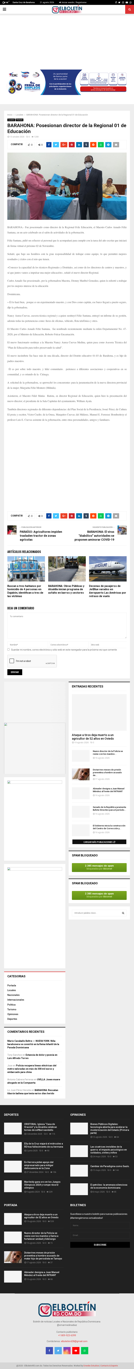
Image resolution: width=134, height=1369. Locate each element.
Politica (11, 1004)
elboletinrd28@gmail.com (74, 1341)
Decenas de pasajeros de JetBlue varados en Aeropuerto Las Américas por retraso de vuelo (107, 591)
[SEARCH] (123, 913)
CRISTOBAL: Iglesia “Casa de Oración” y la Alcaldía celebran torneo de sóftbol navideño (40, 1127)
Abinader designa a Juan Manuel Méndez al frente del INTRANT (108, 790)
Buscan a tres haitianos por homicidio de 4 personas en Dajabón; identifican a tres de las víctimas (25, 591)
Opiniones (12, 1014)
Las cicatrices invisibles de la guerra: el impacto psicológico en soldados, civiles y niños (108, 1149)
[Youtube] (127, 2)
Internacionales (15, 999)
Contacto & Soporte (109, 1366)
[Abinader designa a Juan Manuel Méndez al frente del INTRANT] (81, 793)
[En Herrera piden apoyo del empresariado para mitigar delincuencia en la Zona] (13, 1166)
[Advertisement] (67, 38)
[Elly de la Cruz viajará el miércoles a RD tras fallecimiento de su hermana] (13, 1148)
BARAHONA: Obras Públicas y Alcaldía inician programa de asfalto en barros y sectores (66, 589)
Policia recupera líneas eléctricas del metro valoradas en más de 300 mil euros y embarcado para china (31, 1068)
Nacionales (13, 995)
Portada (20, 120)
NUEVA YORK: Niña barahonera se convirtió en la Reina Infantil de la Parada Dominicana (33, 1044)
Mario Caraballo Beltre (19, 1041)
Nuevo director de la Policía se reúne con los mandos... (108, 752)
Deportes (12, 1019)
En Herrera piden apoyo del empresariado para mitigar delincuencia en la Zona (38, 1165)
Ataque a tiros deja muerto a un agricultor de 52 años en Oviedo (93, 736)
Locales (11, 120)
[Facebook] (116, 2)
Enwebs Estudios (91, 1366)
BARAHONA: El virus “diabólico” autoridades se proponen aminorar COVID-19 (94, 535)
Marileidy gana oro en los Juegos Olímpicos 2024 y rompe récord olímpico (42, 1185)
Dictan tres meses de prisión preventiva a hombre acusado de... (107, 772)
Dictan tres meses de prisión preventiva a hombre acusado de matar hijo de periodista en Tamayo (43, 1255)
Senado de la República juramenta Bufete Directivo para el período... (109, 808)
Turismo (11, 1009)
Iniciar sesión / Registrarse (73, 2)
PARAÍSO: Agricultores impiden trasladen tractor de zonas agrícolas (41, 535)
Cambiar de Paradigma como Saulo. (110, 1166)
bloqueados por (99, 867)
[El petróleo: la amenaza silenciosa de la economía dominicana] (79, 1189)
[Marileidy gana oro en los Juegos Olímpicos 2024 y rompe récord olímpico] (13, 1186)
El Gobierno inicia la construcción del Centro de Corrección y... (109, 827)
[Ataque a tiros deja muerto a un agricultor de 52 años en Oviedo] (99, 712)
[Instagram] (123, 2)
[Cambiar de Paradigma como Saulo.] (79, 1171)
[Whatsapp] (131, 2)
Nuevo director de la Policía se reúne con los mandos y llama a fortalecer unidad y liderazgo (41, 1236)
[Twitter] (119, 2)
